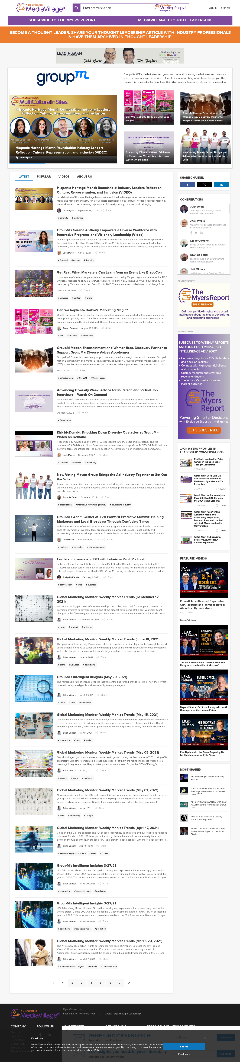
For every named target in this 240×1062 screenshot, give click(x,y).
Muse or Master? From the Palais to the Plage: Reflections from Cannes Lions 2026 (208, 791)
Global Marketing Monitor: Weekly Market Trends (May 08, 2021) (108, 752)
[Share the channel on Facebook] (187, 184)
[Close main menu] (205, 1038)
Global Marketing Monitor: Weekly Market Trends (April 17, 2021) (108, 828)
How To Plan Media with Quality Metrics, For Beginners (206, 818)
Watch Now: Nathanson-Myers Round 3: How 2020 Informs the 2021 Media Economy (209, 498)
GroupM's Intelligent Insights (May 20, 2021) (92, 677)
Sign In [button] (213, 7)
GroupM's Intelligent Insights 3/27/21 (86, 866)
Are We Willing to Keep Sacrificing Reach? (207, 778)
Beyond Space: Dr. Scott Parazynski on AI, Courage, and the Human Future (204, 709)
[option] (63, 126)
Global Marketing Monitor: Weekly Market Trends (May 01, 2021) (107, 790)
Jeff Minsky (197, 269)
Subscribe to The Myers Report (62, 20)
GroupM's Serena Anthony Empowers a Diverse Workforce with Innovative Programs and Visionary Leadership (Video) (63, 150)
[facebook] (191, 233)
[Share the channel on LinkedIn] (221, 184)
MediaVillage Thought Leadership (174, 20)
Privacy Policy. (93, 1050)
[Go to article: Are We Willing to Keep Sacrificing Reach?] (185, 778)
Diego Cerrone (199, 240)
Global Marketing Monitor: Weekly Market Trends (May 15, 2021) (107, 715)
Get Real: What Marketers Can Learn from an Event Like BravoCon (109, 272)
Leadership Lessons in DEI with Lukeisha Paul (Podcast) (101, 559)
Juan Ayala (197, 206)
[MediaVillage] (41, 8)
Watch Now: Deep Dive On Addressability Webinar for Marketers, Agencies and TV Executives (208, 480)
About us (84, 176)
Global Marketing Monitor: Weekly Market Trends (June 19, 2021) (108, 639)
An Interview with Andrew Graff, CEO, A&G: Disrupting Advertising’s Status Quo (209, 805)
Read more (184, 1054)
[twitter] (196, 233)
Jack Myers (25, 157)
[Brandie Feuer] (184, 257)
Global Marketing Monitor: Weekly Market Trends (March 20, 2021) (109, 941)
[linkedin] (201, 233)
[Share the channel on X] (204, 184)
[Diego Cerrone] (184, 243)
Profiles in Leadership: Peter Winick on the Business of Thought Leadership (208, 462)
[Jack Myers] (184, 223)
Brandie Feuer (199, 255)
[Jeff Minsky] (184, 272)
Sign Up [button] (226, 7)
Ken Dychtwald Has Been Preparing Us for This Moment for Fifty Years (202, 754)
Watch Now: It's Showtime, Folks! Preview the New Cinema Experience (207, 540)
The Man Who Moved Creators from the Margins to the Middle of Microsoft (202, 664)
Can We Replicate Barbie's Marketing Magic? (92, 310)
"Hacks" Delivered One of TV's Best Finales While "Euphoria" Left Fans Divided (208, 831)
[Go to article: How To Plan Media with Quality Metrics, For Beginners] (185, 818)
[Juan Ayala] (184, 209)
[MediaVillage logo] (35, 1014)
